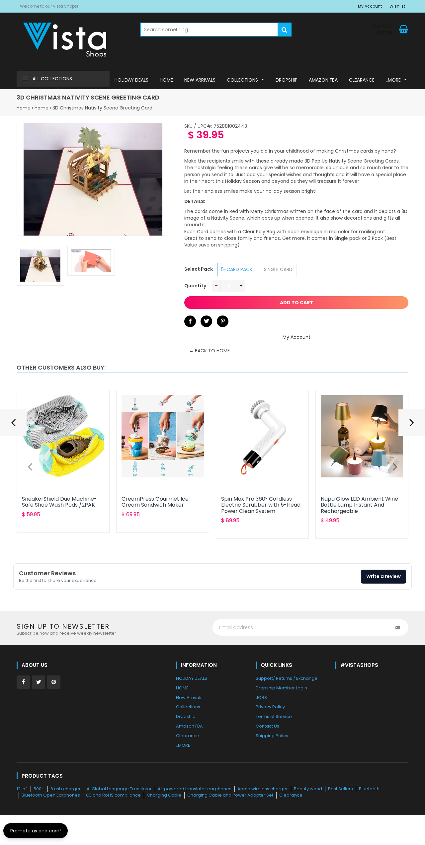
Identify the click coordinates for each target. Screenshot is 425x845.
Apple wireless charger (262, 789)
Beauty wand (308, 789)
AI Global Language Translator (119, 789)
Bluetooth (369, 789)
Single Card (278, 269)
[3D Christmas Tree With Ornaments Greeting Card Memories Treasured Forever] (411, 425)
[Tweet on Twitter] (206, 321)
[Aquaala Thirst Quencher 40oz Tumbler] (13, 425)
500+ (39, 789)
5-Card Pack (236, 269)
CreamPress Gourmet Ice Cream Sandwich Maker (155, 502)
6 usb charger (65, 789)
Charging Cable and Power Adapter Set (230, 795)
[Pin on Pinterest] (222, 321)
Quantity (195, 285)
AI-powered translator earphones (194, 789)
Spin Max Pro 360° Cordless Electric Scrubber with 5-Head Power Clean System (260, 505)
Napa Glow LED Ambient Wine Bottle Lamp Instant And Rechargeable (359, 505)
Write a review (383, 576)
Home (24, 108)
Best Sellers (340, 789)
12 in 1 (22, 789)
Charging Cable (164, 795)
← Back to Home (209, 350)
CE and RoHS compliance (113, 795)
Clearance (290, 795)
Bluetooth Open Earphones (51, 795)
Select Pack (198, 269)
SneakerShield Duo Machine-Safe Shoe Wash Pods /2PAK (59, 502)
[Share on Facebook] (190, 321)
